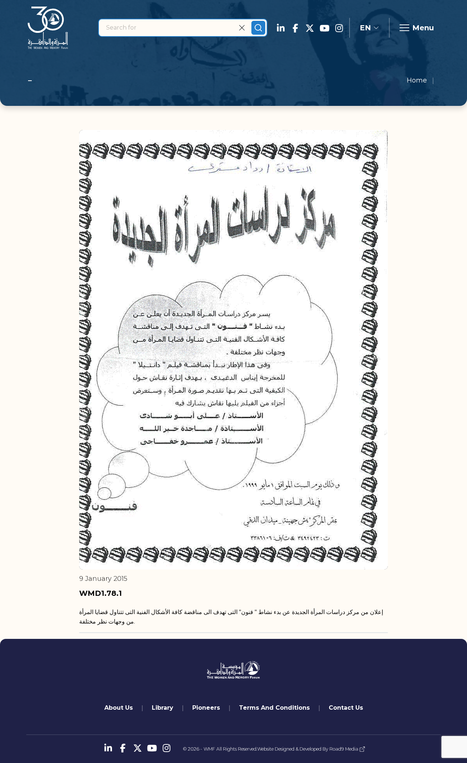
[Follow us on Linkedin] (280, 28)
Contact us (346, 707)
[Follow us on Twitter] (310, 28)
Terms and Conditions (274, 707)
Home (417, 80)
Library (162, 707)
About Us (118, 707)
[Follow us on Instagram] (339, 28)
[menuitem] (118, 708)
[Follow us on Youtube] (324, 28)
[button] (369, 28)
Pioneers (206, 707)
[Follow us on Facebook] (295, 28)
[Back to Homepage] (47, 27)
